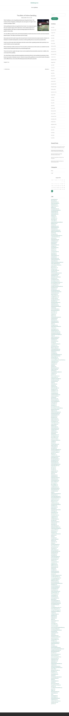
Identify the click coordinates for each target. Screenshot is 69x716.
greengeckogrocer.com (55, 346)
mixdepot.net (53, 622)
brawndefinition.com (54, 421)
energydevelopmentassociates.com (57, 286)
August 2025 (53, 32)
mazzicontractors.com (54, 635)
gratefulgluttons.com (54, 390)
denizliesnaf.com (54, 532)
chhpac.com (53, 690)
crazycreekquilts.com (54, 424)
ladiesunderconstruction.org (55, 276)
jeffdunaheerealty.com (54, 580)
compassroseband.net (54, 539)
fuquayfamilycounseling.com (56, 684)
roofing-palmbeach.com (55, 295)
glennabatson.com (54, 417)
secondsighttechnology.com (55, 343)
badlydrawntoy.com (54, 564)
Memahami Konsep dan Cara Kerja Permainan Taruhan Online (56, 154)
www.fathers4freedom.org (55, 576)
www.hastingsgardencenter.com (56, 630)
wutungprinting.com (54, 485)
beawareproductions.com (55, 450)
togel (52, 173)
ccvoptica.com (53, 612)
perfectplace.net (53, 370)
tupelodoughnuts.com (54, 329)
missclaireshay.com (54, 199)
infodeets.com (53, 207)
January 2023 (53, 113)
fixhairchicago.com (54, 531)
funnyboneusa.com (54, 501)
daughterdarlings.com (54, 206)
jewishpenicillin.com (54, 357)
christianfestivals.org (54, 478)
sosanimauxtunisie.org (55, 251)
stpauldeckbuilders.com (55, 592)
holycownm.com (54, 508)
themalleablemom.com (55, 460)
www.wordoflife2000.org (55, 309)
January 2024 (53, 81)
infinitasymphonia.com (55, 434)
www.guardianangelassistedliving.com (57, 648)
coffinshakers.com (54, 454)
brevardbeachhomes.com (55, 290)
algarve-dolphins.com (54, 481)
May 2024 (52, 70)
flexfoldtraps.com (54, 584)
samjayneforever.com (54, 659)
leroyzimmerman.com (54, 678)
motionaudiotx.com (54, 692)
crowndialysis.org (54, 353)
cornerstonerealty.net (54, 626)
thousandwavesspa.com (55, 515)
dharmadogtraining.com (55, 691)
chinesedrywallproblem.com (56, 497)
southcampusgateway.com (55, 259)
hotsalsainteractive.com (55, 208)
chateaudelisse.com (54, 260)
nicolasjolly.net (53, 433)
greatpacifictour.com (54, 512)
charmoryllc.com (54, 404)
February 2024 (53, 78)
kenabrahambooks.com (55, 428)
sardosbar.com (53, 314)
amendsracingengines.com (55, 585)
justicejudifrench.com (54, 457)
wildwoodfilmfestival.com (55, 263)
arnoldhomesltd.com (54, 298)
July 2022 (52, 129)
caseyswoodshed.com (54, 529)
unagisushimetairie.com (55, 239)
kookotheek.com (54, 256)
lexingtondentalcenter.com (55, 350)
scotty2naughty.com (54, 446)
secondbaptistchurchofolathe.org (56, 687)
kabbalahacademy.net (54, 338)
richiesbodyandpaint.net (55, 203)
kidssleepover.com (54, 223)
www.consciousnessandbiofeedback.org (57, 627)
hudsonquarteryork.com (55, 643)
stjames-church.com (54, 445)
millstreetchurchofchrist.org (55, 666)
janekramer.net (53, 466)
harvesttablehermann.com (55, 283)
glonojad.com (53, 442)
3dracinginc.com (54, 405)
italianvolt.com (53, 315)
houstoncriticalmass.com (55, 406)
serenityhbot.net (53, 569)
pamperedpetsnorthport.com (56, 326)
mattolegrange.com (54, 476)
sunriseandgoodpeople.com (55, 496)
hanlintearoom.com (54, 672)
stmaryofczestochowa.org (55, 456)
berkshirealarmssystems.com (56, 317)
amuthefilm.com (53, 430)
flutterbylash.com (54, 671)
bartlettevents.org (54, 268)
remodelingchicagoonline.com (56, 607)
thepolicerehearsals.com (55, 409)
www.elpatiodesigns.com (55, 642)
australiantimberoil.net (55, 279)
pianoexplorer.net (54, 631)
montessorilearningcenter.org (56, 656)
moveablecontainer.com (55, 270)
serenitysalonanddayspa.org (55, 210)
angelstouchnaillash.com (55, 337)
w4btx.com (53, 335)
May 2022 (52, 135)
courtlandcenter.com (54, 516)
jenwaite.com (53, 675)
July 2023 (52, 97)
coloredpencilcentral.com (55, 299)
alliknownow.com (54, 410)
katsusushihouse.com (54, 437)
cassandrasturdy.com (54, 393)
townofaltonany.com (54, 490)
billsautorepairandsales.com (56, 654)
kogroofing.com (53, 252)
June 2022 (52, 132)
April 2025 (52, 40)
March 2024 (53, 75)
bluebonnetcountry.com (55, 244)
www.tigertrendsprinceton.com (56, 575)
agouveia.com (53, 686)
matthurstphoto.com (54, 660)
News (8, 62)
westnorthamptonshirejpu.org (56, 264)
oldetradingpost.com (54, 275)
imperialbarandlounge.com (55, 302)
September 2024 (53, 59)
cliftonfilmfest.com (54, 301)
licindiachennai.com (54, 204)
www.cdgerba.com (54, 646)
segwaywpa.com (54, 548)
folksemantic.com (54, 313)
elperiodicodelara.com (55, 202)
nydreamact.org (53, 238)
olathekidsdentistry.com (55, 330)
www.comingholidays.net (55, 401)
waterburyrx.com (54, 523)
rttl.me (52, 694)
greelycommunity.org (54, 438)
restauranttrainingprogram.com (56, 354)
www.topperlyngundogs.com (56, 577)
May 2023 (52, 102)
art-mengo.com (53, 469)
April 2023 (52, 105)
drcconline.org (53, 520)
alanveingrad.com (54, 482)
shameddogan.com (54, 553)
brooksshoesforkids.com (55, 544)
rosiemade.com (53, 327)
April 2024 (52, 73)
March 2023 (53, 108)
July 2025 (52, 35)
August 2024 (53, 62)
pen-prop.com (53, 573)
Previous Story (7, 69)
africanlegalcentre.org (54, 436)
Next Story (47, 69)
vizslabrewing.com (54, 318)
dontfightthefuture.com (55, 297)
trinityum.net (53, 634)
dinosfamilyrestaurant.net (55, 280)
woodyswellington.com (55, 639)
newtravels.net (53, 224)
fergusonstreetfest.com (55, 658)
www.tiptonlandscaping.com (56, 610)
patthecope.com (53, 535)
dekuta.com (53, 619)
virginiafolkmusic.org (54, 361)
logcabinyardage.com (54, 559)
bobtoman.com (53, 250)
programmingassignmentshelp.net (57, 222)
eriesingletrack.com (54, 325)
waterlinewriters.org (54, 552)
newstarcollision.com (54, 341)
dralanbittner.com (54, 319)
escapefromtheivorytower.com (56, 291)
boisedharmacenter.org (55, 379)
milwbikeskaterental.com (55, 488)
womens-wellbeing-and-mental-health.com (58, 359)
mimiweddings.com (54, 696)
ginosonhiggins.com (54, 484)
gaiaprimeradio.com (54, 470)
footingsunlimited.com (55, 593)
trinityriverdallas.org (54, 369)
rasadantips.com (54, 216)
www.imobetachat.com (55, 561)
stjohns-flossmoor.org (54, 500)
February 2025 (53, 46)
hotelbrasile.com (54, 266)
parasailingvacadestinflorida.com (56, 667)
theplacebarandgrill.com (55, 521)
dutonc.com (53, 473)
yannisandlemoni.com (54, 321)
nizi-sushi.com (53, 468)
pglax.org (52, 492)
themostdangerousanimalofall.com (57, 408)
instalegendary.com (54, 234)
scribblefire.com (54, 373)
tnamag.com (53, 543)
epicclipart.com (53, 246)
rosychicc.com (53, 385)
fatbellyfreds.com (54, 640)
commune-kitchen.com (55, 429)
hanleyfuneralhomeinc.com (55, 331)
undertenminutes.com (54, 214)
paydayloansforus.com (55, 226)
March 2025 (53, 43)
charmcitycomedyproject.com (56, 449)
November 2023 (53, 86)
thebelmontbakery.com (55, 227)
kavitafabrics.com (54, 505)
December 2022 (53, 116)
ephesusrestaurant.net (54, 638)
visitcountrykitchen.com (55, 480)
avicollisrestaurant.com (55, 519)
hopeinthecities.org (54, 389)
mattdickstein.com (54, 563)
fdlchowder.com (53, 599)
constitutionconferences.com (56, 533)
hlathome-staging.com (54, 347)
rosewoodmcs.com (54, 623)
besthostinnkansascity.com (55, 698)
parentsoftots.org (54, 555)
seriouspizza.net (54, 537)
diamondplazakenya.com (55, 651)
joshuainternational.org (55, 571)
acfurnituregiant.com (54, 212)
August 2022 (53, 127)
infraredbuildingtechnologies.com (56, 282)
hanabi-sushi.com (54, 616)
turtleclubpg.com (54, 511)
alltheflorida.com (54, 662)
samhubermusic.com (54, 702)
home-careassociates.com (55, 375)
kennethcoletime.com (54, 461)
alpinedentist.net (54, 254)
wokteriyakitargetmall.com (55, 349)
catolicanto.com (53, 366)
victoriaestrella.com (54, 513)
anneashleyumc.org (54, 589)
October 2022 (53, 121)
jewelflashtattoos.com (54, 240)
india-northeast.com (54, 294)
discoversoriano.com (54, 398)
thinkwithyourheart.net (55, 305)
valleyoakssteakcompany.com (56, 528)
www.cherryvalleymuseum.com (56, 272)
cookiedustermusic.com (55, 503)
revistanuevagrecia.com (55, 444)
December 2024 (53, 51)
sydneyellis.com (53, 351)
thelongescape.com (54, 474)
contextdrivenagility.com (55, 452)
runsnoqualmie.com (54, 595)
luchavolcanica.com (54, 507)
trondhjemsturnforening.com (56, 650)
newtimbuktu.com (54, 218)
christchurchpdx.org (54, 426)
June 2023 (52, 100)
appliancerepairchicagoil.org (56, 231)
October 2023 (53, 89)
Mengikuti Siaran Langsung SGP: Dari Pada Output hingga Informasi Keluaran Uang (58, 147)
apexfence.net (53, 703)
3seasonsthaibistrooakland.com (56, 371)
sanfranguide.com (54, 402)
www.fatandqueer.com (54, 588)
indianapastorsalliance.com (55, 527)
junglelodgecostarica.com (55, 477)
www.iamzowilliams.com (55, 628)
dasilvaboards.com (54, 416)
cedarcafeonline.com (54, 211)
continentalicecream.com (55, 422)
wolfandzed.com (54, 618)
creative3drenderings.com (55, 556)
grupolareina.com (54, 271)
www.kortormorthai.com (55, 587)
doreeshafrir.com (54, 448)
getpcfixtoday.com (54, 242)
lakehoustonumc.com (54, 565)
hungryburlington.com (55, 462)
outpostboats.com (54, 386)
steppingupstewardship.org (55, 611)
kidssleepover (34, 2)
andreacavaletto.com (54, 377)
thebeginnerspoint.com (55, 400)
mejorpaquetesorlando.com (55, 333)
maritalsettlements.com (55, 486)
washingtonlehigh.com (55, 614)
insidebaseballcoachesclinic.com (56, 663)
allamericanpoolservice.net (55, 355)
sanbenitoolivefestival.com (55, 394)
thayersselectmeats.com (55, 545)
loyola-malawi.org (54, 383)
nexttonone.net (53, 568)
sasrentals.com (53, 342)
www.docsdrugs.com (54, 596)
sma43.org (53, 606)
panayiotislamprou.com (55, 258)
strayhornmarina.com (54, 418)
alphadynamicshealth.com (55, 670)
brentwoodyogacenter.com (55, 608)
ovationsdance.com (54, 362)
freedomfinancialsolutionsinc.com (56, 583)
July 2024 (52, 65)
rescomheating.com (54, 695)
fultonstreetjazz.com (54, 267)
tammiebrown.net (54, 472)
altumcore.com (53, 540)
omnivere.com (53, 215)
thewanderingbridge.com (55, 458)
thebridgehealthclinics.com (55, 551)
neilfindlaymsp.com (54, 517)
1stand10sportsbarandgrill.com (56, 334)
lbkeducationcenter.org (55, 367)
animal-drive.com (54, 541)
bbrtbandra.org (53, 243)
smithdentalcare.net (54, 699)
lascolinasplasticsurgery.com (56, 603)
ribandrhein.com (54, 363)
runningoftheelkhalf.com (55, 579)
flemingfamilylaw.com (54, 680)
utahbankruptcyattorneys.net (56, 306)
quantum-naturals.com (55, 655)
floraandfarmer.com (54, 287)
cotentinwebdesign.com (55, 274)
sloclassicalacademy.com (55, 414)
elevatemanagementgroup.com (56, 676)
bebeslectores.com (54, 278)
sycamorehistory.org (54, 624)
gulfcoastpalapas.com (54, 549)
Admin (25, 17)
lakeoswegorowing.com (55, 683)
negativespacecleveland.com (56, 493)
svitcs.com (52, 536)
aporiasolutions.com (54, 547)
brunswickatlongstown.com (55, 464)
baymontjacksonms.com (55, 489)
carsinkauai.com (53, 664)
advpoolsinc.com (54, 524)
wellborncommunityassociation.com (57, 262)
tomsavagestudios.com (55, 358)
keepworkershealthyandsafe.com (56, 235)
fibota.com (53, 644)
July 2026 (52, 27)
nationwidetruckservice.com (55, 509)
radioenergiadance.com (55, 255)
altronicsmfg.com (54, 219)
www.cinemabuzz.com (55, 620)
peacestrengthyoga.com (55, 581)
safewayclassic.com (54, 228)
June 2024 (52, 67)
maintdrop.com (53, 248)
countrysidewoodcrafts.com (55, 230)
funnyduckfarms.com (54, 674)
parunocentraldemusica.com (56, 647)
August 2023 (53, 94)
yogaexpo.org (53, 374)
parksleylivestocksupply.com (56, 378)
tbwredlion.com (53, 652)
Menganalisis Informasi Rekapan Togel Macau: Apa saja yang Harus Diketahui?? (57, 151)
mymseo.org (53, 688)
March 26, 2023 (29, 17)
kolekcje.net (53, 365)
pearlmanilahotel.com (54, 247)
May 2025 (52, 38)
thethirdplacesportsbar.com (55, 636)
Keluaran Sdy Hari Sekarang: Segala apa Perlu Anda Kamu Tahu (57, 161)
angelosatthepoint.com (55, 525)
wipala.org (53, 382)
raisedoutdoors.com (54, 303)
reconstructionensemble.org (55, 504)
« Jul (52, 192)
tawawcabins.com (54, 311)
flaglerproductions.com (55, 420)
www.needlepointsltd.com (55, 600)
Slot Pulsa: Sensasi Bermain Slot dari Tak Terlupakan (57, 158)
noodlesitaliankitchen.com (55, 236)
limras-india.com (54, 200)
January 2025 (53, 48)
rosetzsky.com (53, 441)
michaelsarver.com (54, 345)
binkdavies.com (53, 425)
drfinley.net (53, 679)
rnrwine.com (53, 682)
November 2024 (53, 54)
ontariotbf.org (53, 232)
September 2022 (53, 124)
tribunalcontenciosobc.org (55, 413)
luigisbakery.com (54, 615)
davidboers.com (53, 560)
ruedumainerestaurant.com (55, 440)
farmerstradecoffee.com (55, 557)
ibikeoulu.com (53, 453)
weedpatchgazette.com (55, 322)
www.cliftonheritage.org (55, 604)
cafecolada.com (53, 397)
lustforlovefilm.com (54, 432)
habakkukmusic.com (54, 567)
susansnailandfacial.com (55, 572)
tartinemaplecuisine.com (55, 465)
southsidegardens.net (54, 632)
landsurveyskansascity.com (55, 591)
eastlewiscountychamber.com (56, 412)
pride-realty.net (53, 668)
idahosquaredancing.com (55, 310)
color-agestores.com (54, 381)
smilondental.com (54, 339)
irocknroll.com (53, 307)
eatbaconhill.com (54, 220)
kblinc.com (53, 323)
